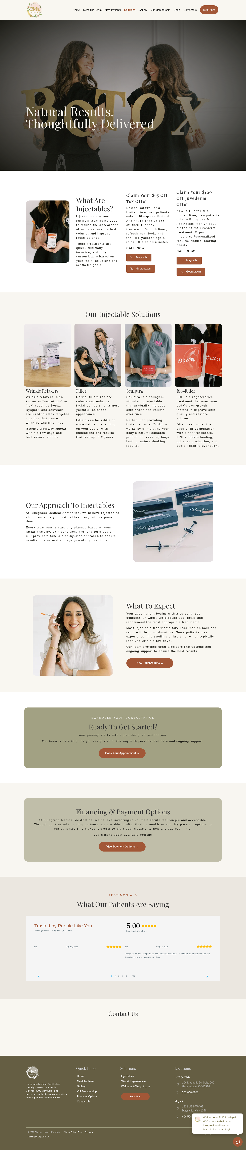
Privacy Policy (69, 1132)
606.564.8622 (190, 1116)
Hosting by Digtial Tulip (38, 1137)
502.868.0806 (190, 1092)
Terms (80, 1132)
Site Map (89, 1132)
